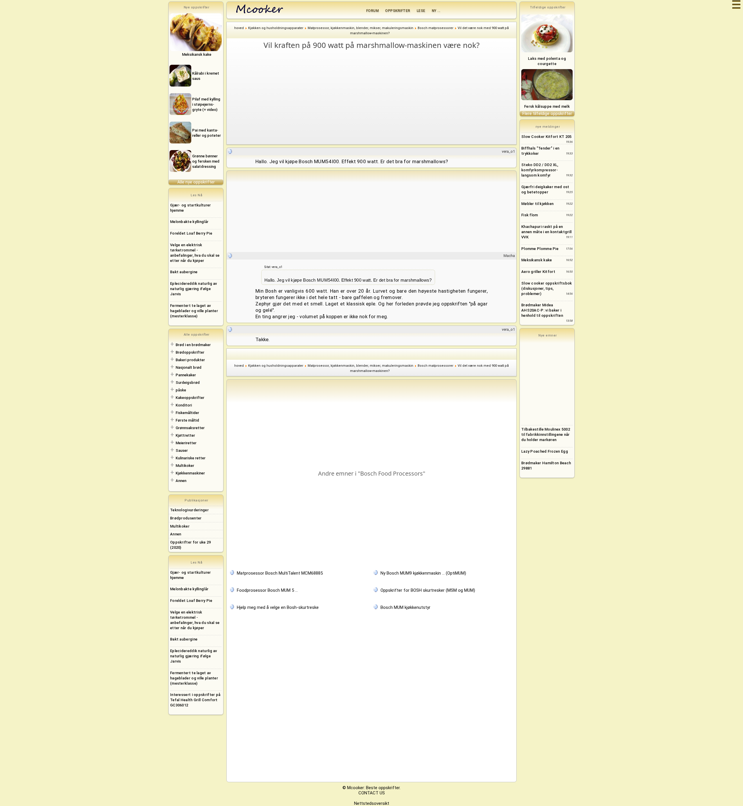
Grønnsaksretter (190, 428)
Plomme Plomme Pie (539, 249)
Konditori (184, 405)
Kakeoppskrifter (190, 397)
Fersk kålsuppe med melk (547, 106)
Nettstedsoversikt (371, 803)
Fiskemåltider (187, 413)
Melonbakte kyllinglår (189, 222)
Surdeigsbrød (188, 382)
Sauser (182, 450)
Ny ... (436, 11)
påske (181, 390)
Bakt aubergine (183, 272)
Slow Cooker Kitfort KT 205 (546, 136)
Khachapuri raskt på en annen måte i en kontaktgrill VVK (546, 231)
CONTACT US (371, 793)
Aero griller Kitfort (538, 271)
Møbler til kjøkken (537, 204)
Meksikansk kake (536, 260)
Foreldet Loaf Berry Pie (191, 233)
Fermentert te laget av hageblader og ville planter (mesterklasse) (194, 310)
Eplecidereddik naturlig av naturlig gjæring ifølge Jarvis (193, 288)
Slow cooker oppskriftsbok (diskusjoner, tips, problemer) (546, 288)
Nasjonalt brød (188, 367)
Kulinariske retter (190, 458)
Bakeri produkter (190, 360)
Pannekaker (186, 375)
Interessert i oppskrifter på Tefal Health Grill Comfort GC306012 (195, 699)
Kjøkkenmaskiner (190, 473)
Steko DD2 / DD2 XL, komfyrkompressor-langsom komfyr (539, 170)
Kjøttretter (185, 435)
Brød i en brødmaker (193, 345)
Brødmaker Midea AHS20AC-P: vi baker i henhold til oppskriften (542, 310)
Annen (181, 480)
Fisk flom (529, 215)
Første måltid (187, 420)
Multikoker (185, 465)
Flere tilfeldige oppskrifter (547, 113)
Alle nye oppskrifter (196, 182)
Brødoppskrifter (190, 352)
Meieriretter (186, 443)
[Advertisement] (374, 94)
